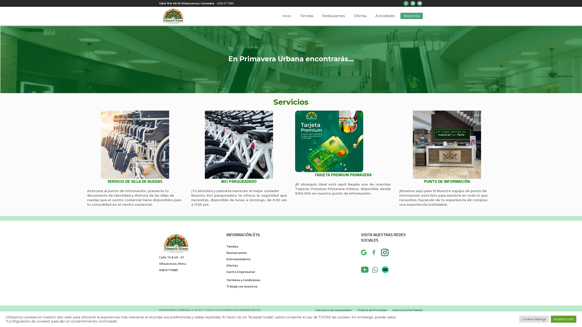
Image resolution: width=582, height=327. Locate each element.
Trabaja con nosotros (241, 286)
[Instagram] (412, 3)
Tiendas (232, 246)
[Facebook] (406, 3)
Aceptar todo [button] (564, 319)
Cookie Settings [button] (534, 319)
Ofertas (232, 265)
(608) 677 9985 (225, 3)
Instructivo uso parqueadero (333, 310)
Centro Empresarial (240, 271)
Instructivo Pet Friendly (407, 310)
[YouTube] (419, 3)
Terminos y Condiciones (243, 279)
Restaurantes (236, 252)
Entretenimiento (238, 259)
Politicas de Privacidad (372, 310)
